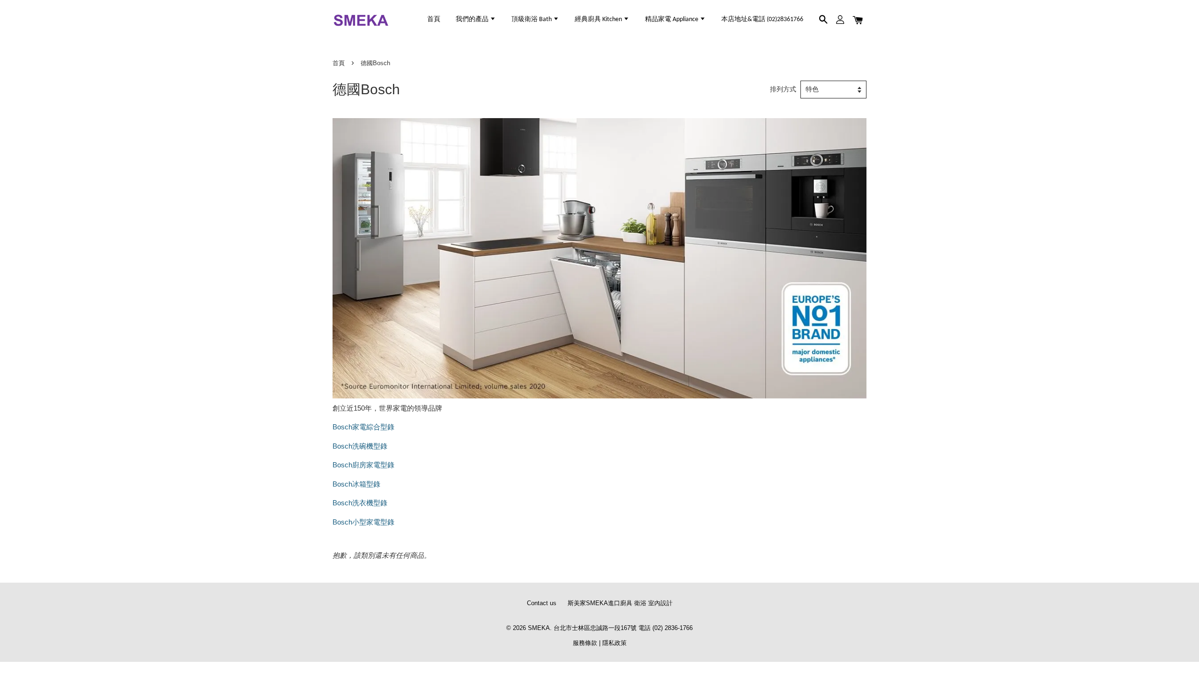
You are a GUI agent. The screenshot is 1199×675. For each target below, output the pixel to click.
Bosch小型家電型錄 (363, 522)
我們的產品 (473, 19)
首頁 (433, 19)
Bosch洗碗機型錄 (360, 446)
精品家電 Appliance (672, 19)
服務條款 (585, 642)
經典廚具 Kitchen (599, 19)
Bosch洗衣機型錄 (360, 503)
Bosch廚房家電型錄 (363, 465)
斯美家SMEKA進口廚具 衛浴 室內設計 (620, 603)
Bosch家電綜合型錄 (363, 427)
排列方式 (783, 89)
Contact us (541, 603)
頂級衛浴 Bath (532, 19)
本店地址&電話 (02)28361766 (762, 19)
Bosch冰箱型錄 (356, 484)
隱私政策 (614, 642)
